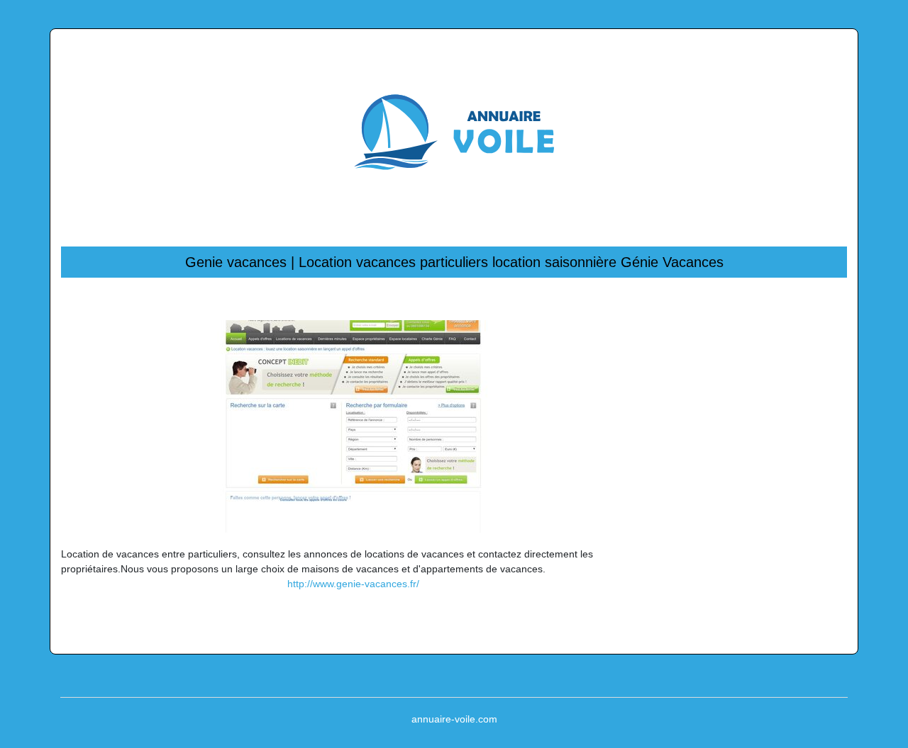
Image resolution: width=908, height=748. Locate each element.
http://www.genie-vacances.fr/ (353, 583)
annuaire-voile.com (454, 719)
